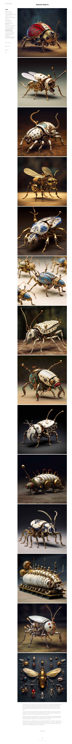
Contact (7, 49)
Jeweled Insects (8, 30)
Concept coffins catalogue (10, 14)
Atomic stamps (8, 11)
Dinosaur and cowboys (10, 17)
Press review (8, 42)
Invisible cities (8, 16)
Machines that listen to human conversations (10, 37)
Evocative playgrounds (10, 33)
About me (7, 46)
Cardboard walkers (9, 27)
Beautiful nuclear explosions (8, 24)
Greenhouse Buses (9, 28)
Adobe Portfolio (44, 740)
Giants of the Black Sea (10, 25)
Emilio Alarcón (8, 3)
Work (6, 9)
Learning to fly (8, 21)
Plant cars (7, 19)
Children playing (8, 13)
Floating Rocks (8, 20)
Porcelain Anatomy (9, 31)
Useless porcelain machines (9, 35)
